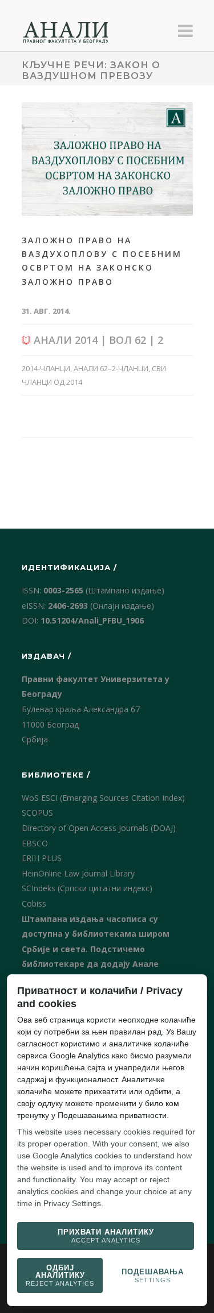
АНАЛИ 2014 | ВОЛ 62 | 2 (97, 340)
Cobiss (34, 903)
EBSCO (35, 843)
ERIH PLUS (42, 858)
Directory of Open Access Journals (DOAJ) (99, 827)
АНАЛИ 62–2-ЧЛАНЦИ (111, 368)
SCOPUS (37, 812)
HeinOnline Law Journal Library (78, 873)
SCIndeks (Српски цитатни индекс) (87, 888)
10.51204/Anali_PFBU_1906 (92, 620)
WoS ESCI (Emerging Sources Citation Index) (103, 797)
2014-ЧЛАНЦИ (46, 368)
